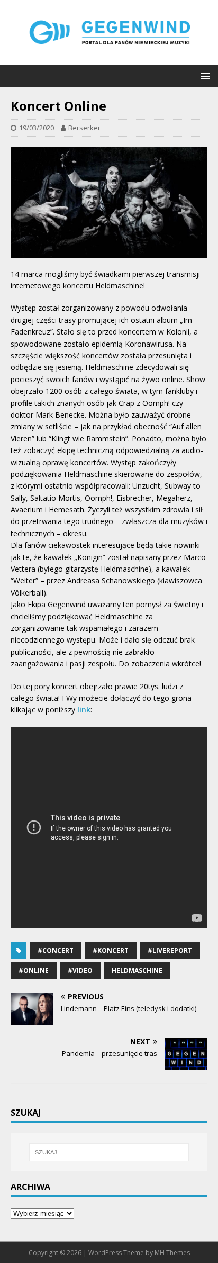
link (83, 710)
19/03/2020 (36, 127)
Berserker (84, 127)
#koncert (111, 950)
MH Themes (172, 1252)
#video (80, 970)
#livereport (170, 950)
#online (34, 970)
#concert (56, 950)
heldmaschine (137, 970)
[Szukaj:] (109, 1152)
